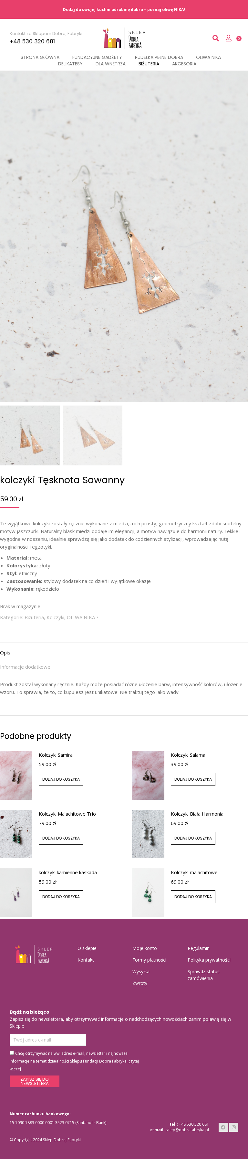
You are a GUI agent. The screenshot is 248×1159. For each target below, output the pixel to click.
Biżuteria (34, 617)
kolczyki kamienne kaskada (68, 872)
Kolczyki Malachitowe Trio (67, 813)
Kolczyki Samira (56, 755)
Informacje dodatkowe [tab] (25, 666)
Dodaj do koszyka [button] (61, 779)
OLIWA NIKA (81, 617)
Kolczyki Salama (188, 755)
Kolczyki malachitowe (194, 872)
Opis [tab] (5, 652)
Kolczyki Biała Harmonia (197, 813)
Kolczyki (55, 617)
